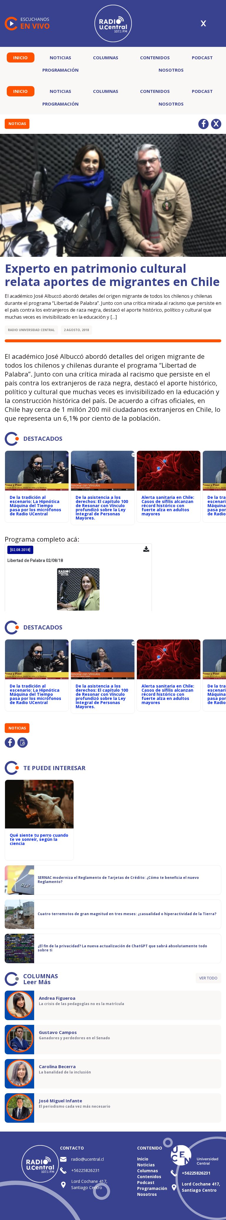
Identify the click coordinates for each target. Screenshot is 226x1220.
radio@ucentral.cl (87, 1159)
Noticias (60, 57)
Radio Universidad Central (31, 330)
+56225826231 (85, 1170)
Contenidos (155, 57)
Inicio (20, 57)
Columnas (105, 57)
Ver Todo (208, 978)
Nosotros (171, 70)
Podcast (202, 57)
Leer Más (37, 982)
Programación (60, 70)
